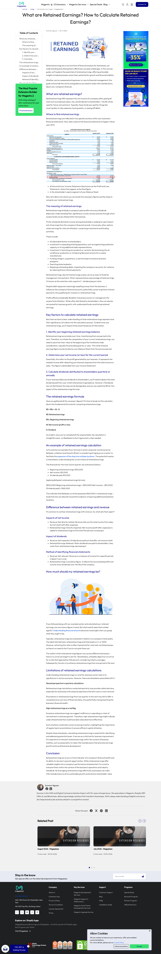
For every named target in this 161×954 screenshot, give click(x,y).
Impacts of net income (28, 72)
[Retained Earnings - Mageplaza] (21, 4)
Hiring (51, 913)
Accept (139, 946)
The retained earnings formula (28, 62)
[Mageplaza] (30, 889)
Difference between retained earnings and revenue (28, 69)
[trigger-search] (123, 4)
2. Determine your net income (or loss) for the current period (30, 55)
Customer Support (106, 892)
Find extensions (26, 110)
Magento (53, 4)
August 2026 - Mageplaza (48, 849)
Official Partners (130, 905)
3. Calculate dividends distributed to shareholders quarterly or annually (31, 59)
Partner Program (130, 901)
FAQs (101, 901)
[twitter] (96, 811)
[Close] (149, 931)
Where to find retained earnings (29, 42)
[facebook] (47, 789)
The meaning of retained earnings (29, 45)
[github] (32, 912)
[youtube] (27, 912)
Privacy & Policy (54, 901)
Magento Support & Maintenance (81, 900)
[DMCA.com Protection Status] (86, 945)
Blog (100, 897)
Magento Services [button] (77, 4)
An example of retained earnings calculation (29, 65)
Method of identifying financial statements (31, 79)
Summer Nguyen (52, 785)
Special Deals (96, 4)
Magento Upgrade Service (83, 912)
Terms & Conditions (56, 905)
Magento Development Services (82, 893)
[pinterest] (101, 811)
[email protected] (21, 896)
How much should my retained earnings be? (28, 83)
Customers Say (54, 897)
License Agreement (56, 909)
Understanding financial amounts (67, 630)
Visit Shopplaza (21, 931)
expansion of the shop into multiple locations (75, 456)
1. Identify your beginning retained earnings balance (30, 52)
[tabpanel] (91, 844)
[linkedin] (51, 789)
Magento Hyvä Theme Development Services (82, 907)
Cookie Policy (119, 942)
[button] (127, 4)
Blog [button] (105, 4)
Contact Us (142, 4)
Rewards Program (131, 897)
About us (52, 892)
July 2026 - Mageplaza (102, 849)
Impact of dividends (30, 76)
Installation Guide (105, 905)
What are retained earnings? (27, 38)
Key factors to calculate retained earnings (29, 48)
